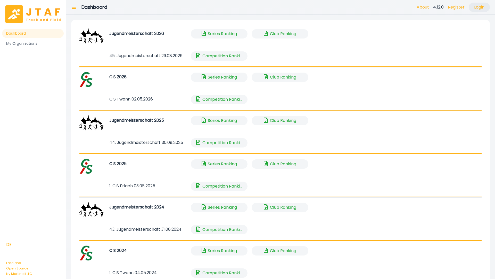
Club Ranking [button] (279, 33)
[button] (73, 7)
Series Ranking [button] (219, 33)
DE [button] (9, 244)
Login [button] (479, 7)
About (423, 7)
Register (456, 7)
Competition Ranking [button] (220, 55)
